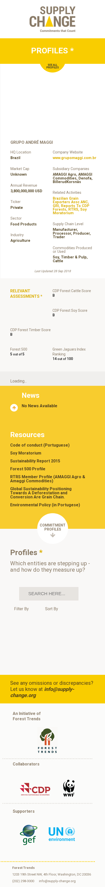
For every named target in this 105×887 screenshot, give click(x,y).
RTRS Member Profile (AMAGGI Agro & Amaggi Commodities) (47, 479)
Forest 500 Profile (27, 469)
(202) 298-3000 (23, 881)
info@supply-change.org (57, 881)
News (31, 395)
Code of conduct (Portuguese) (40, 445)
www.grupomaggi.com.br (74, 158)
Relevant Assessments (26, 294)
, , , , (71, 205)
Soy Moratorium (25, 453)
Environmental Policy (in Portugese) (45, 505)
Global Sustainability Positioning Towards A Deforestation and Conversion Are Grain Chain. (41, 493)
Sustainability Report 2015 (35, 461)
